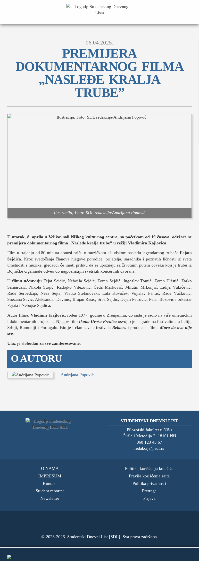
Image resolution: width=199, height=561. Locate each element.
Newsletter (49, 498)
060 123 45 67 (149, 442)
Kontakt (50, 483)
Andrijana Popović (77, 374)
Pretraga (149, 491)
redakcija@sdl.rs (149, 448)
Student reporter (50, 491)
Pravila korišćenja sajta (149, 476)
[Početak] (99, 12)
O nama (50, 468)
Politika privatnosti (149, 483)
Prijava (149, 498)
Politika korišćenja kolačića (149, 468)
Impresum (49, 476)
